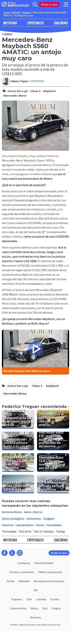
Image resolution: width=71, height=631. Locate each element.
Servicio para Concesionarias (49, 581)
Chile (29, 599)
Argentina (17, 599)
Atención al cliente (43, 563)
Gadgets (48, 518)
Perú (45, 608)
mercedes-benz (15, 95)
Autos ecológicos (13, 518)
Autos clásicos (33, 512)
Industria (7, 525)
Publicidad (24, 581)
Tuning (7, 34)
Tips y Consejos (43, 531)
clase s (35, 91)
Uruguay (56, 608)
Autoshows (34, 518)
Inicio (6, 12)
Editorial (15, 12)
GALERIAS (61, 22)
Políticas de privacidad (50, 572)
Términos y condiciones (21, 572)
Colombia (41, 599)
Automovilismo (12, 512)
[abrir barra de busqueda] (35, 4)
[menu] (66, 4)
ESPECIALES (35, 22)
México (34, 608)
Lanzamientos (25, 525)
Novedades (54, 525)
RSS (35, 590)
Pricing (10, 581)
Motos (40, 525)
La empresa (24, 563)
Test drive (24, 531)
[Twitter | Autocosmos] (12, 553)
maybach (49, 91)
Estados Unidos (18, 608)
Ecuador (55, 599)
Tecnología (9, 531)
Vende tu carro (49, 4)
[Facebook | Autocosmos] (5, 553)
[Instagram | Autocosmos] (20, 553)
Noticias (27, 12)
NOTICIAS (10, 22)
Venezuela (35, 617)
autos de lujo (17, 91)
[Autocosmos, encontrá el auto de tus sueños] (15, 4)
